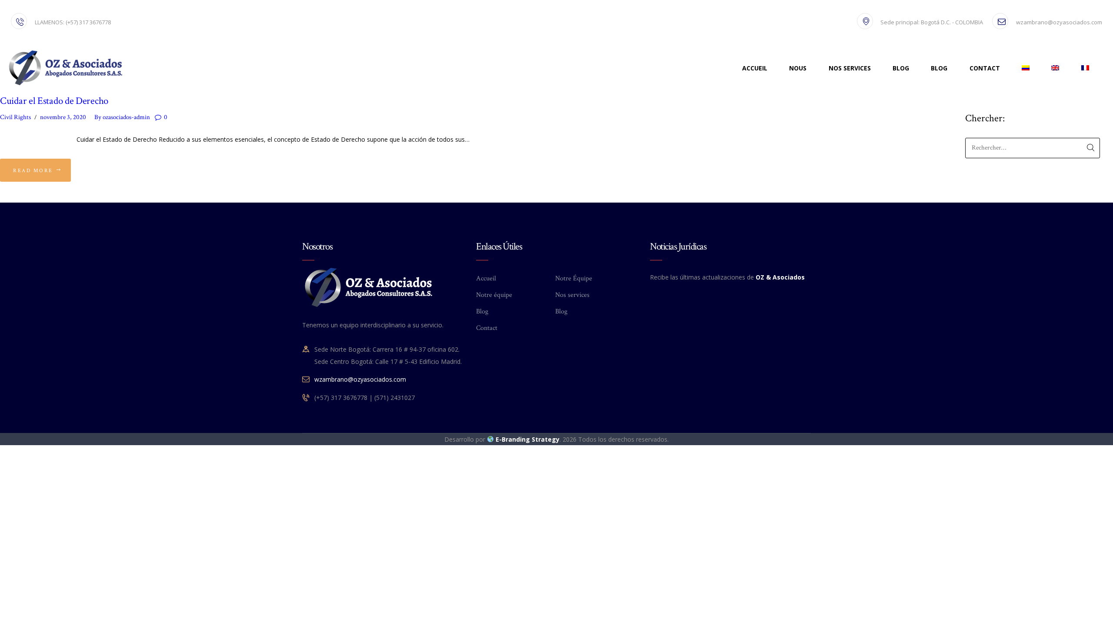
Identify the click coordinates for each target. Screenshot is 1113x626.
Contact (486, 328)
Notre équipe (494, 295)
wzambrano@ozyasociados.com (360, 379)
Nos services (572, 295)
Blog (482, 311)
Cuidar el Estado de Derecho (54, 101)
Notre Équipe (573, 278)
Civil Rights (15, 117)
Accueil (486, 278)
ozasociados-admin (122, 117)
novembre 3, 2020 (63, 117)
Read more (33, 170)
